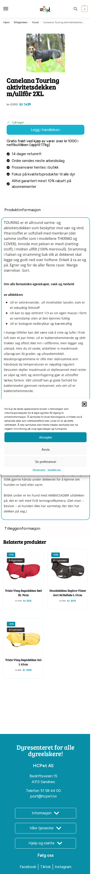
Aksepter (45, 437)
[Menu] (10, 9)
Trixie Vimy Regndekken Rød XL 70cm (23, 593)
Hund (35, 22)
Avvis (46, 449)
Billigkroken (21, 22)
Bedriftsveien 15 (43, 776)
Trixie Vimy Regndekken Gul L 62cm (23, 662)
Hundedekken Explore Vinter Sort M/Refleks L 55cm (67, 593)
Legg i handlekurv (45, 129)
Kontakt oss (54, 469)
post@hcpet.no (43, 796)
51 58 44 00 (50, 790)
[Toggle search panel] (75, 9)
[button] (84, 404)
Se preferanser (45, 461)
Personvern (39, 469)
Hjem (6, 22)
